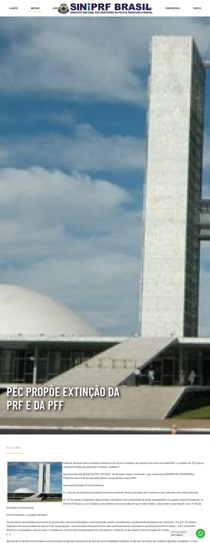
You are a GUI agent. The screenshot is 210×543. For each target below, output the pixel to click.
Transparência (172, 8)
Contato (197, 8)
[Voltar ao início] (105, 8)
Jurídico (56, 8)
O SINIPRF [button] (13, 8)
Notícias (35, 8)
